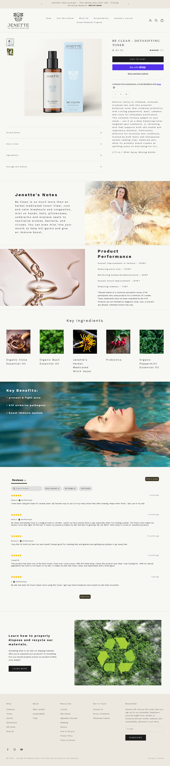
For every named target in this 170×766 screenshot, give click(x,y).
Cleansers (10, 709)
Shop (49, 18)
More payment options (138, 73)
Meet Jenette (39, 709)
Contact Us (98, 709)
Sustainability (101, 18)
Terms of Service (67, 740)
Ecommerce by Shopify (66, 758)
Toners (9, 714)
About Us (84, 18)
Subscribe (135, 738)
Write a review (152, 479)
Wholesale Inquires (101, 718)
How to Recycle (67, 731)
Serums (9, 718)
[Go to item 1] (10, 42)
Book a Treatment (101, 714)
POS (48, 758)
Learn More (19, 669)
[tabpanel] (85, 543)
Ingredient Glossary (68, 718)
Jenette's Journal (123, 18)
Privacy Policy (66, 736)
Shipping (64, 722)
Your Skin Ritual (65, 18)
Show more (85, 597)
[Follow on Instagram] (14, 749)
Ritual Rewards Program (89, 22)
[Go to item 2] (10, 52)
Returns (63, 727)
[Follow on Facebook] (7, 749)
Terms (161, 758)
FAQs (35, 718)
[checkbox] (85, 488)
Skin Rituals (65, 714)
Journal (63, 709)
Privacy (151, 758)
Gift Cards (10, 727)
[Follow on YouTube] (21, 749)
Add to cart (138, 59)
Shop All (10, 731)
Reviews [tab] (19, 480)
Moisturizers (11, 722)
